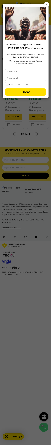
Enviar (25, 92)
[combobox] (10, 84)
